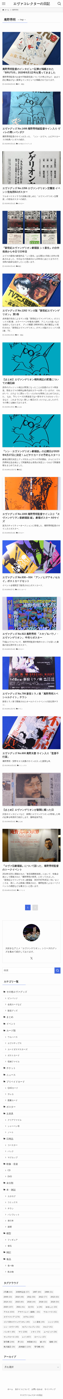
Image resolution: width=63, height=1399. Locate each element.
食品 (8, 1259)
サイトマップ (50, 1389)
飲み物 (11, 1272)
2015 (19, 1302)
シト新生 (38, 1322)
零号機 (39, 1347)
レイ (26, 1337)
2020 (8, 1307)
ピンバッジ (13, 998)
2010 (19, 1297)
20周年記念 (22, 1292)
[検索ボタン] (59, 3)
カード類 (11, 1030)
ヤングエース (11, 1337)
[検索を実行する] (57, 970)
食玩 (10, 1246)
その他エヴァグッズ (16, 992)
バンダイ (9, 1332)
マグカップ (13, 1157)
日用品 (9, 1139)
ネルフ (48, 1327)
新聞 (10, 1227)
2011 (31, 1297)
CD (9, 1170)
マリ (23, 1332)
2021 (21, 1307)
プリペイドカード (15, 1081)
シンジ (53, 1322)
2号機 (8, 1292)
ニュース (11, 1075)
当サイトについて (22, 1389)
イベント (11, 1024)
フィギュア (13, 1240)
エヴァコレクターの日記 (31, 3)
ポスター (11, 1107)
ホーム (10, 1389)
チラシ (11, 1208)
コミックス (13, 1202)
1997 (37, 1292)
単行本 (11, 1221)
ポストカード (14, 1055)
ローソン (40, 1337)
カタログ (12, 1196)
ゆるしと (51, 1307)
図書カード (13, 1100)
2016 (31, 1302)
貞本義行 (25, 1347)
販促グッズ (13, 1010)
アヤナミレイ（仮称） (29, 1312)
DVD (10, 1176)
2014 (8, 1302)
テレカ (11, 1094)
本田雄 (32, 1342)
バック (11, 1151)
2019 (55, 1302)
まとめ (9, 1017)
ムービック (50, 1332)
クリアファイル (15, 1120)
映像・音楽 (12, 1164)
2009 (8, 1297)
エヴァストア (12, 1317)
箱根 (53, 1342)
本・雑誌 (11, 1190)
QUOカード (13, 1088)
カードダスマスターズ (18, 1049)
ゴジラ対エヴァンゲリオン (17, 1322)
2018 (43, 1302)
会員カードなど (15, 1004)
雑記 (8, 1252)
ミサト (35, 1332)
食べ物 (11, 1265)
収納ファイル (14, 1061)
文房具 (9, 1113)
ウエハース (13, 1037)
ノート (11, 1132)
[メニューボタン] (3, 3)
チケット (11, 1068)
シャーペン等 (14, 1126)
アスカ (9, 1312)
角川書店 (9, 1347)
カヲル (28, 1317)
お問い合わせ (37, 1389)
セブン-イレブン (31, 1327)
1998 (49, 1292)
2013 (55, 1297)
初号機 (9, 1342)
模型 (8, 1233)
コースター (13, 1145)
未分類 (9, 1183)
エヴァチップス (15, 1043)
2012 (43, 1297)
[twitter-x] (31, 958)
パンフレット (14, 1214)
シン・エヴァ (11, 1327)
